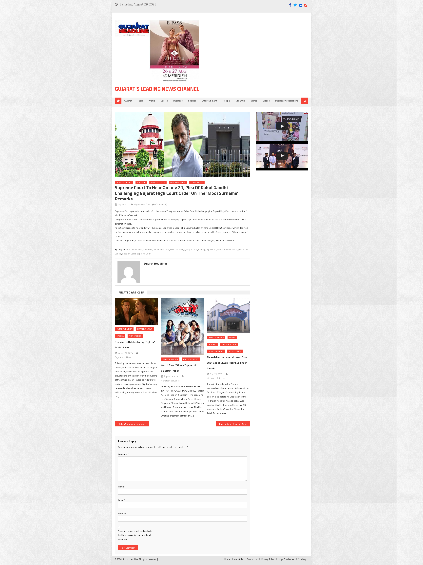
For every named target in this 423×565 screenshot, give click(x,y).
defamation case (161, 249)
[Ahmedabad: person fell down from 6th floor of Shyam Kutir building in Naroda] (228, 315)
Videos (266, 100)
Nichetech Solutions (170, 380)
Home (227, 559)
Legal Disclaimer (286, 559)
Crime (254, 100)
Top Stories (197, 182)
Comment (123, 454)
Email (121, 500)
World (152, 100)
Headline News (177, 182)
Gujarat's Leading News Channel (157, 89)
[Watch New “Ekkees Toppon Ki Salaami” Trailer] (182, 326)
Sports (164, 100)
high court (211, 249)
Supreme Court (144, 253)
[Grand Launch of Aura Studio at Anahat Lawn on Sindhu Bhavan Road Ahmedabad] (282, 126)
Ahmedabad (136, 249)
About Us (238, 559)
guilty (187, 249)
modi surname (224, 249)
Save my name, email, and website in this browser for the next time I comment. (135, 535)
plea (240, 249)
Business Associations (286, 100)
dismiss (179, 249)
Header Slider (158, 182)
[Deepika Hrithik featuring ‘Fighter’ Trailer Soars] (136, 311)
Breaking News (124, 182)
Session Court (129, 253)
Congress (148, 249)
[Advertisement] (258, 46)
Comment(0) (161, 204)
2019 (127, 249)
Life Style (240, 100)
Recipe (226, 100)
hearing (202, 249)
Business (178, 100)
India (140, 100)
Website (122, 513)
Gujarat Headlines (142, 204)
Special (192, 100)
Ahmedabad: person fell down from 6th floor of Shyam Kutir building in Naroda (227, 362)
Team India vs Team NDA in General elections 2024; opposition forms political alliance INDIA (234, 424)
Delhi (172, 249)
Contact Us (252, 559)
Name (121, 486)
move (234, 249)
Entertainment (209, 100)
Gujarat (128, 100)
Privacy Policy (267, 559)
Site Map (302, 559)
